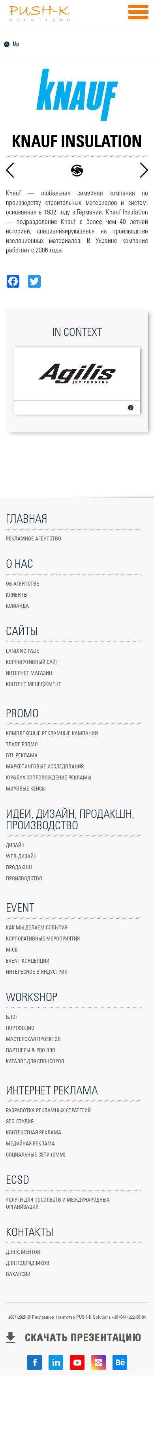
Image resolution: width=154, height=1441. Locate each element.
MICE (11, 950)
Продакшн (19, 867)
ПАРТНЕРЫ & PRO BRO (30, 1050)
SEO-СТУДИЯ (20, 1121)
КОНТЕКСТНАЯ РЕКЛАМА (33, 1133)
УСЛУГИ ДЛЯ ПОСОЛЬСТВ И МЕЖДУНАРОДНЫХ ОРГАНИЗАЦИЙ (57, 1204)
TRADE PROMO (22, 744)
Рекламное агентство (33, 539)
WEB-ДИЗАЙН (21, 856)
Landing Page (22, 651)
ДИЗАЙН (15, 845)
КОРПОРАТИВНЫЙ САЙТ (32, 662)
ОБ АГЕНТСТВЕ (22, 584)
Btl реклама (22, 755)
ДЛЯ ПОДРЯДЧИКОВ (27, 1263)
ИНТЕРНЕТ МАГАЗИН (29, 673)
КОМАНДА (17, 606)
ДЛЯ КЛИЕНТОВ (23, 1252)
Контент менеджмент (33, 684)
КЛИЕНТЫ (17, 595)
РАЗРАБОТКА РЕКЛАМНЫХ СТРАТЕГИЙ (48, 1110)
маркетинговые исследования (45, 767)
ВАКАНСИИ (18, 1274)
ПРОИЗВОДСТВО (24, 879)
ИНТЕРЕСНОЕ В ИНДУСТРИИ (37, 972)
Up (16, 44)
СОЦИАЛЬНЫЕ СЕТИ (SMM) (36, 1155)
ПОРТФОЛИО (20, 1028)
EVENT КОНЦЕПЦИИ (27, 961)
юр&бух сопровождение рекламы (48, 778)
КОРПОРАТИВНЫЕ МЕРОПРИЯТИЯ (43, 939)
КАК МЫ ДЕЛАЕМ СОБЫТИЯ (37, 928)
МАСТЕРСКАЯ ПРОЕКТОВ (33, 1039)
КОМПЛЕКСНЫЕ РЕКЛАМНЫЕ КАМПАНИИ (52, 733)
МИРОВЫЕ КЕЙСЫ (26, 789)
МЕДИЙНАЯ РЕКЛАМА (30, 1144)
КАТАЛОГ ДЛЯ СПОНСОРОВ (35, 1061)
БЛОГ (12, 1017)
